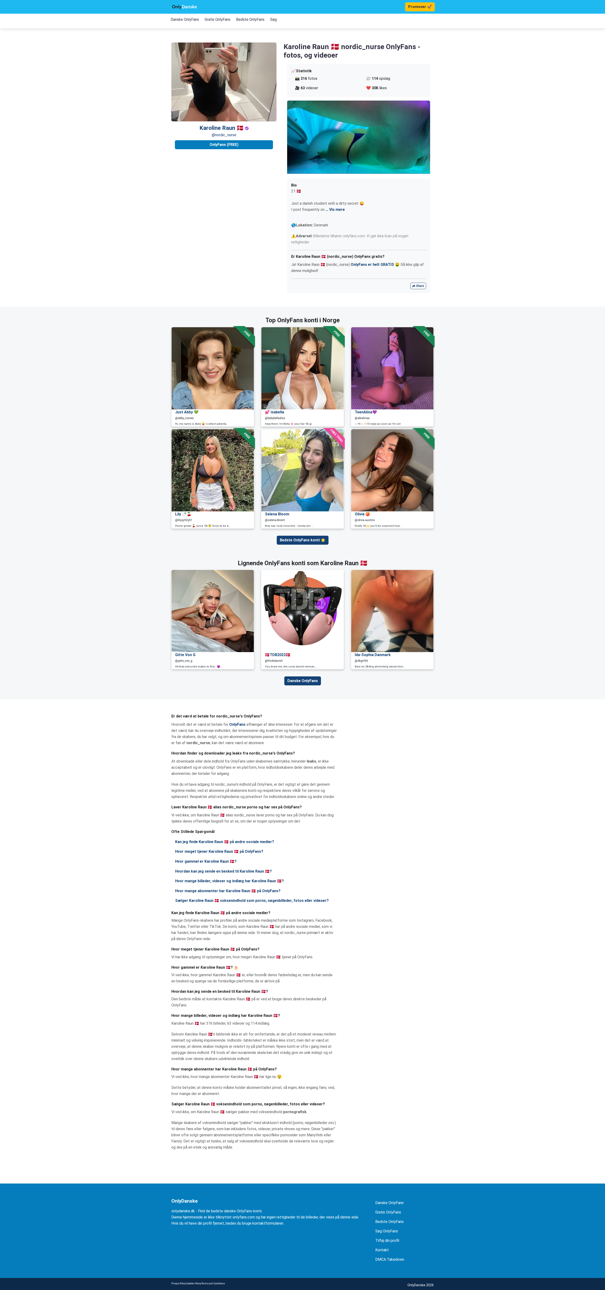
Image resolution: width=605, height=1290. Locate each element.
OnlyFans (237, 724)
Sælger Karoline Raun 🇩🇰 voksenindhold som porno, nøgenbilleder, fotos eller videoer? (252, 900)
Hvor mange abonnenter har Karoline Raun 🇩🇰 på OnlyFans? (228, 891)
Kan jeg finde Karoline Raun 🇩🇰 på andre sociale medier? (224, 842)
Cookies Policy (193, 1283)
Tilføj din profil (387, 1240)
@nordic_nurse (224, 135)
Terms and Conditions (213, 1283)
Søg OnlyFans (386, 1231)
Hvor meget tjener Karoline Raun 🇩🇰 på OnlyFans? (219, 851)
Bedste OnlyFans (250, 19)
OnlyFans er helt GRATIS (372, 264)
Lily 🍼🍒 (183, 514)
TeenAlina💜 (366, 412)
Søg (273, 19)
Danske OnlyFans (185, 19)
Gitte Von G (185, 655)
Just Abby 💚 (187, 412)
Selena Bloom (277, 514)
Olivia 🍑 (362, 514)
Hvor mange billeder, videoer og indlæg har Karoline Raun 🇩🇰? (229, 881)
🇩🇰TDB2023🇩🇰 (277, 655)
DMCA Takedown (389, 1259)
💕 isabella (274, 412)
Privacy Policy (178, 1283)
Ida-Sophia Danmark (373, 655)
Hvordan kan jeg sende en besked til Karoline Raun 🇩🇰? (223, 871)
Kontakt (382, 1250)
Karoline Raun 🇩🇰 (222, 128)
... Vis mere (335, 209)
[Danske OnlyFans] (184, 7)
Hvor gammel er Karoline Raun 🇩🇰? (206, 861)
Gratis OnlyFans (217, 19)
